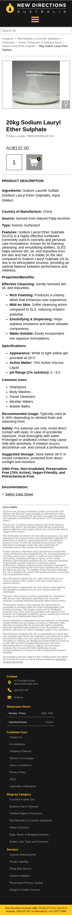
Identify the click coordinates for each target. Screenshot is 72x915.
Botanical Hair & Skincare (24, 806)
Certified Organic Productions (26, 813)
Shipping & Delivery (20, 751)
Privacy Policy (18, 772)
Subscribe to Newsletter (23, 786)
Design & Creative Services (25, 889)
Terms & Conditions (20, 765)
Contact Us (16, 737)
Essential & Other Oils (22, 799)
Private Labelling (19, 861)
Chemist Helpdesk (20, 875)
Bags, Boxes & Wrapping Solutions (29, 834)
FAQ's (13, 779)
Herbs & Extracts (19, 827)
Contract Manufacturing (23, 854)
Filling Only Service (20, 868)
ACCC (30, 645)
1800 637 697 (23, 911)
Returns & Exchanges (22, 758)
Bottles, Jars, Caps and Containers (29, 841)
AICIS (40, 645)
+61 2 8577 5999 (57, 911)
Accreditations (18, 744)
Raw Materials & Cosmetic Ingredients (31, 820)
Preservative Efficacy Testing (26, 882)
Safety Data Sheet (19, 494)
